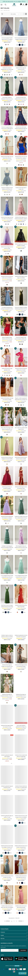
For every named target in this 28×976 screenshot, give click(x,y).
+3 (11, 375)
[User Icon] (23, 5)
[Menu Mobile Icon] (1, 5)
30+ (25, 44)
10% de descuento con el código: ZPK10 (14, 1)
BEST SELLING (6, 10)
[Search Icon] (7, 4)
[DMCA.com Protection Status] (18, 965)
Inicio (2, 10)
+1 (11, 74)
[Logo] (14, 4)
